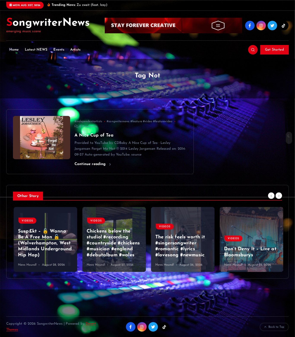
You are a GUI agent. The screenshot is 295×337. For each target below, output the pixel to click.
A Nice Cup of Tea (154, 87)
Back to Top (276, 327)
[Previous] (271, 195)
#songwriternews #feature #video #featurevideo (139, 121)
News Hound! (26, 264)
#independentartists (88, 121)
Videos (26, 221)
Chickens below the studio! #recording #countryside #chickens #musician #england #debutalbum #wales (112, 243)
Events (58, 49)
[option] (44, 239)
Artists (75, 49)
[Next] (279, 195)
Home (14, 49)
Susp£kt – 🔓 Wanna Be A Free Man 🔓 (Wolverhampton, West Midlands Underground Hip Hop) (44, 243)
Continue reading (91, 164)
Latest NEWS (36, 49)
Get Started (274, 49)
